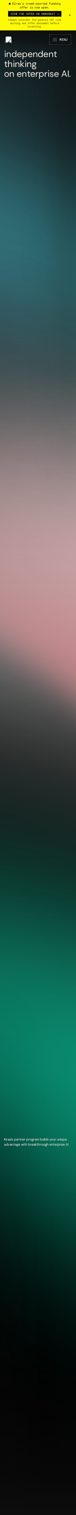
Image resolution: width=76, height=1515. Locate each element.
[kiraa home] (8, 40)
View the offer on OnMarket (35, 14)
